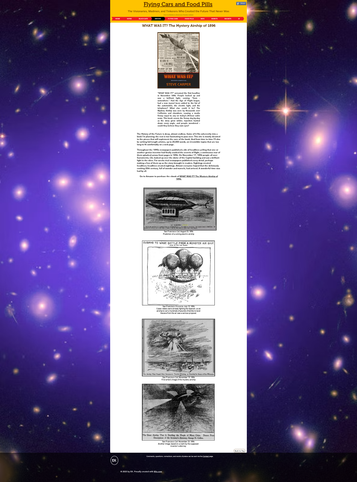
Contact (206, 456)
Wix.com (158, 471)
